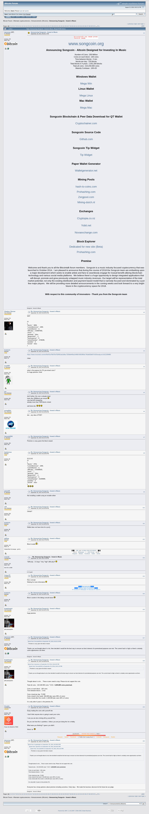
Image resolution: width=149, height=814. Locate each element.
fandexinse (8, 452)
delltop (6, 538)
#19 (144, 707)
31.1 (24, 14)
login (21, 11)
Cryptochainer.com (86, 123)
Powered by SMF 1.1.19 (64, 810)
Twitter (93, 553)
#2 (144, 312)
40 (74, 26)
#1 (144, 33)
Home (8, 16)
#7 (144, 437)
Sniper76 (7, 575)
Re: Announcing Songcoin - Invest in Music (45, 311)
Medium (81, 553)
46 (85, 26)
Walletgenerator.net (86, 170)
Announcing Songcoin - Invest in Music (62, 21)
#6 (144, 411)
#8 (144, 453)
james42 (7, 491)
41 (76, 26)
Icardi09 (7, 366)
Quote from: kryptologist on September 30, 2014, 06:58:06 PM (44, 744)
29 (54, 26)
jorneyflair (7, 410)
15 (28, 26)
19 (35, 26)
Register (28, 16)
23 (43, 26)
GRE (77, 550)
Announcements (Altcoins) (39, 21)
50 (93, 26)
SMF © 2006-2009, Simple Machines (81, 810)
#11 (144, 523)
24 (45, 26)
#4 (144, 366)
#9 (144, 492)
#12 (144, 539)
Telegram (74, 553)
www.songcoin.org (86, 43)
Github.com (86, 139)
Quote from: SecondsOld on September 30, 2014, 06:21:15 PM (44, 641)
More (34, 16)
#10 (144, 507)
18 (33, 26)
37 (69, 26)
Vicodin (6, 706)
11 (20, 26)
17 (32, 26)
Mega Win (86, 83)
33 (61, 26)
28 (52, 26)
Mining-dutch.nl (86, 202)
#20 (144, 741)
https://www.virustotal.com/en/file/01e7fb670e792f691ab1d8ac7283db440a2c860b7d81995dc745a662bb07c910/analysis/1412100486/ (69, 354)
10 (19, 26)
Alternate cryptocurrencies (21, 21)
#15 (144, 593)
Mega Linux (86, 95)
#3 (144, 351)
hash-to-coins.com (86, 186)
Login (23, 16)
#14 (144, 576)
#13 (144, 557)
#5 (144, 392)
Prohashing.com (86, 191)
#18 (144, 660)
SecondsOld (8, 436)
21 (39, 26)
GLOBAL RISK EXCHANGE (88, 550)
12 (22, 26)
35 (65, 26)
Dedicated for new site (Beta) (86, 246)
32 (59, 26)
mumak (6, 557)
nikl (5, 507)
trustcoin (7, 350)
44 (82, 26)
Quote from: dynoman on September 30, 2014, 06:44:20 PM (43, 664)
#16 (144, 609)
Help (13, 16)
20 (37, 26)
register (26, 11)
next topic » (141, 24)
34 (63, 26)
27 (50, 26)
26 (48, 26)
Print (143, 26)
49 (91, 26)
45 (84, 26)
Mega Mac (86, 107)
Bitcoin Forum (7, 21)
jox (5, 391)
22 (41, 26)
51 (95, 26)
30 (56, 26)
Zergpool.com (86, 197)
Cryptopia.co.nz (86, 218)
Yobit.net (86, 225)
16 (30, 26)
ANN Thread (91, 552)
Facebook (87, 553)
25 (46, 26)
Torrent (28, 14)
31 (58, 26)
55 (98, 26)
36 (67, 26)
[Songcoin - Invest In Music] (8, 48)
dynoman (7, 32)
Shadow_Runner (9, 311)
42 (78, 26)
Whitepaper (81, 552)
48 (89, 26)
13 (24, 26)
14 (26, 26)
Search (18, 16)
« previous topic (132, 24)
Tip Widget (86, 154)
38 (71, 26)
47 (87, 26)
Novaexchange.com (86, 232)
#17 (144, 638)
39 (72, 26)
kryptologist (8, 608)
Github (98, 553)
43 (80, 26)
